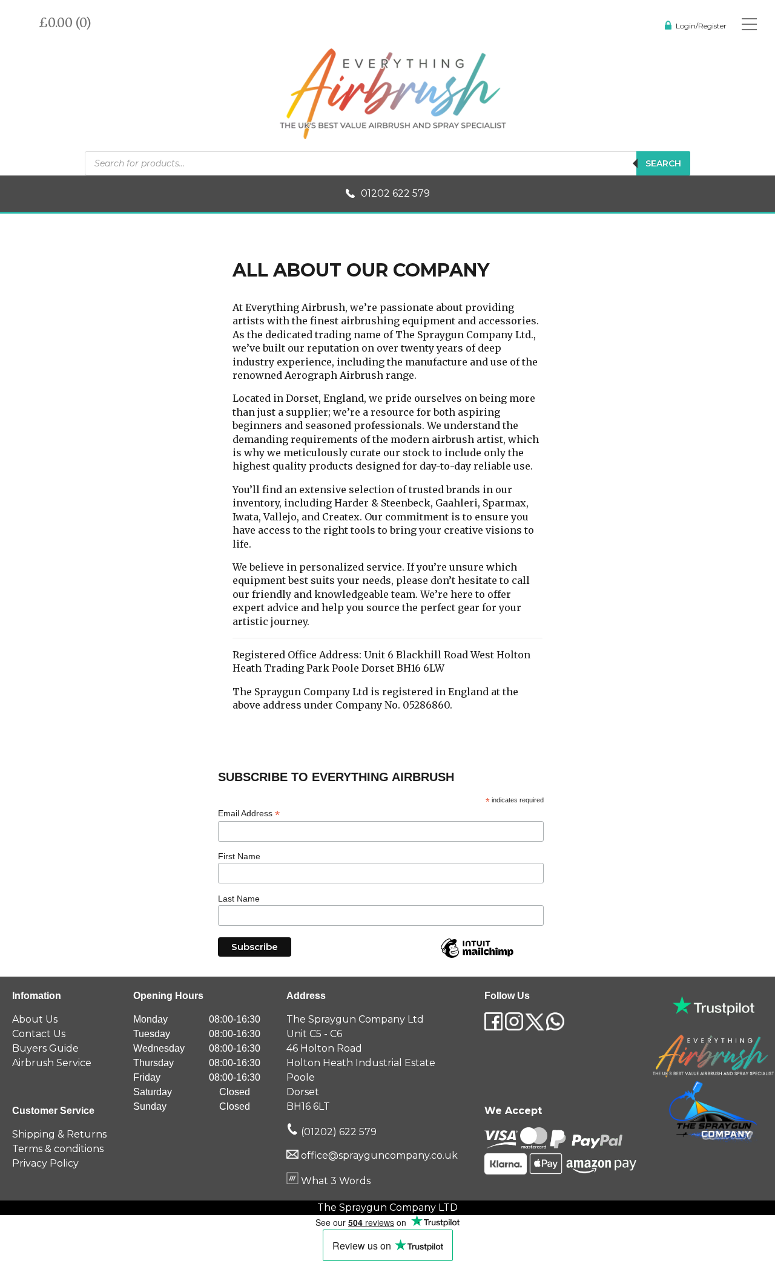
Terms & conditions (58, 1149)
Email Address (249, 813)
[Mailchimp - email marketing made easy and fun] (477, 957)
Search (663, 163)
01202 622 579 (395, 193)
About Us (35, 1019)
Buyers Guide (45, 1048)
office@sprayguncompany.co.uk (379, 1155)
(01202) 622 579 (337, 1132)
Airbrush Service (51, 1063)
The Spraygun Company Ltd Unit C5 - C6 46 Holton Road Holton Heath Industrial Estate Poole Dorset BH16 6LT (360, 1063)
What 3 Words (334, 1181)
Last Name (239, 898)
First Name (239, 856)
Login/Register (701, 25)
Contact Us (38, 1034)
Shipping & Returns (59, 1134)
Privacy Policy (45, 1163)
